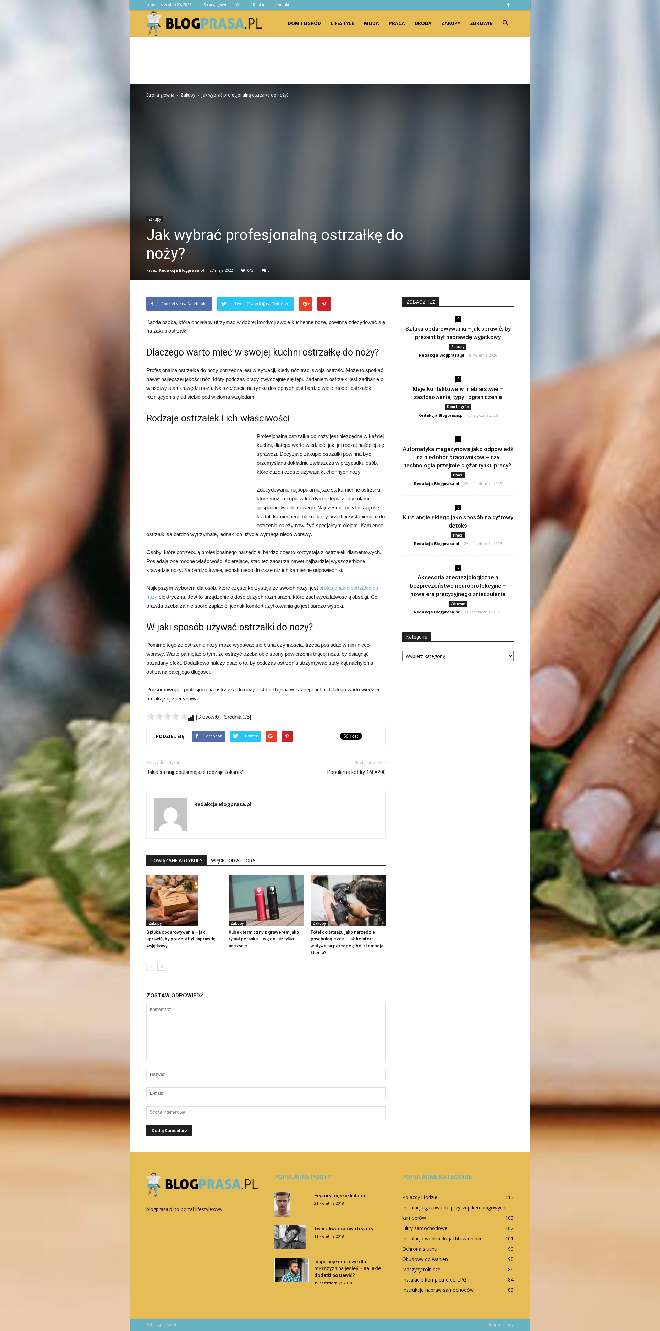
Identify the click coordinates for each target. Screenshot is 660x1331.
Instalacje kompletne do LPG (434, 1279)
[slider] (167, 716)
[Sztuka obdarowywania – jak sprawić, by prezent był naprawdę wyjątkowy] (183, 900)
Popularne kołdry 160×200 (356, 772)
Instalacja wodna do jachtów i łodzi (441, 1238)
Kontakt (282, 4)
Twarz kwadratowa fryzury (343, 1228)
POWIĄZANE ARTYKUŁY (177, 861)
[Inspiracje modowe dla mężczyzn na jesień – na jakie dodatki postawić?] (291, 1270)
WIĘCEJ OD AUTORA (233, 861)
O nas (241, 4)
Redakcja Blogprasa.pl (181, 270)
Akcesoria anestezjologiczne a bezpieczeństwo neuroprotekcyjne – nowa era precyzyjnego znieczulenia (458, 585)
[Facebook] (508, 5)
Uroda (423, 23)
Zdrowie (481, 23)
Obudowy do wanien (425, 1259)
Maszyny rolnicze (421, 1269)
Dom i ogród (304, 23)
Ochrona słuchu (419, 1248)
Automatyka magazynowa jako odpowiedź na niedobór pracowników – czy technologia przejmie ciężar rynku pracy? (458, 457)
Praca (397, 23)
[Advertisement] (330, 60)
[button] (505, 23)
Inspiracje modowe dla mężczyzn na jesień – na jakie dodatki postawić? (347, 1268)
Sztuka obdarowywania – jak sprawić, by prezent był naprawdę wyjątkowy (181, 938)
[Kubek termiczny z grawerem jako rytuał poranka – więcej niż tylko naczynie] (266, 900)
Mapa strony (501, 1325)
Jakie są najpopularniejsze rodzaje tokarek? (195, 772)
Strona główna (217, 4)
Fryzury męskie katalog (340, 1195)
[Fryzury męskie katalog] (282, 1204)
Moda (371, 23)
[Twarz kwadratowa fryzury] (290, 1237)
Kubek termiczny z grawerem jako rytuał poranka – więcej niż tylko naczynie (264, 938)
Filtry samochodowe (425, 1228)
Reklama (261, 4)
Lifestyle (342, 23)
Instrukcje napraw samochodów (438, 1290)
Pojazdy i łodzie (419, 1197)
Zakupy (450, 23)
